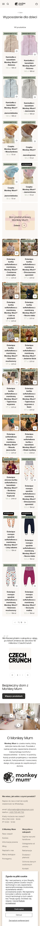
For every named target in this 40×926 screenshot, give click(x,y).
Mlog (4, 846)
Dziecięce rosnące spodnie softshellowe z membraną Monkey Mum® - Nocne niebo (29, 548)
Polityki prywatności (15, 902)
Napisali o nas (8, 850)
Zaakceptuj (19, 909)
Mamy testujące (8, 854)
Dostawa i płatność (26, 856)
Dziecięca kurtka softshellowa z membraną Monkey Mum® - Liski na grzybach (10, 310)
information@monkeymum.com (21, 809)
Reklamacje (27, 850)
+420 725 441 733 (16, 812)
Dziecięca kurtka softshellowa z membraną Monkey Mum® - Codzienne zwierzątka (10, 267)
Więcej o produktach (14, 696)
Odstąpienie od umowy (28, 845)
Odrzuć (19, 915)
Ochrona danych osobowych (29, 863)
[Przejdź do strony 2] (25, 622)
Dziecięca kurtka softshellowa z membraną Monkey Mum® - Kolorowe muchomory (10, 353)
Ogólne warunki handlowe (28, 838)
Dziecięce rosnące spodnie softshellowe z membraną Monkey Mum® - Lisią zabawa (10, 540)
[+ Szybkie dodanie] (17, 51)
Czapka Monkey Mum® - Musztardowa (10, 149)
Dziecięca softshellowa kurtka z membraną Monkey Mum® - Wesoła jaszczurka (10, 442)
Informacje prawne (10, 842)
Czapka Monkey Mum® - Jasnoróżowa (29, 189)
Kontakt (25, 868)
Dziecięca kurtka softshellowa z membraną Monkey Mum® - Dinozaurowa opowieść (29, 267)
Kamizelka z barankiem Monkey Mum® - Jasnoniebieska (11, 107)
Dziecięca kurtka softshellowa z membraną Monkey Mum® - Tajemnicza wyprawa (10, 396)
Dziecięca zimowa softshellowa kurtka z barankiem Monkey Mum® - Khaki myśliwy (29, 442)
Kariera (5, 838)
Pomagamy (7, 859)
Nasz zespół (7, 834)
